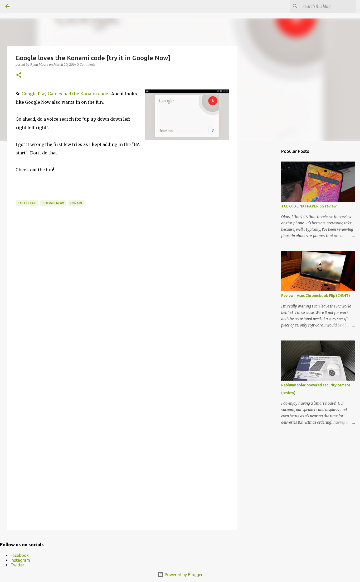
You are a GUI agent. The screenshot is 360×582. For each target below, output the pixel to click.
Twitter (17, 564)
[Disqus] (122, 309)
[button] (19, 75)
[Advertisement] (264, 228)
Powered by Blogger (183, 574)
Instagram (20, 560)
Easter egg (27, 203)
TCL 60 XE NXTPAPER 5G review (309, 206)
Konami (76, 203)
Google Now (53, 203)
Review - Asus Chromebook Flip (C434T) (315, 296)
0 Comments (86, 65)
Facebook (20, 555)
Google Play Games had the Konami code (65, 93)
